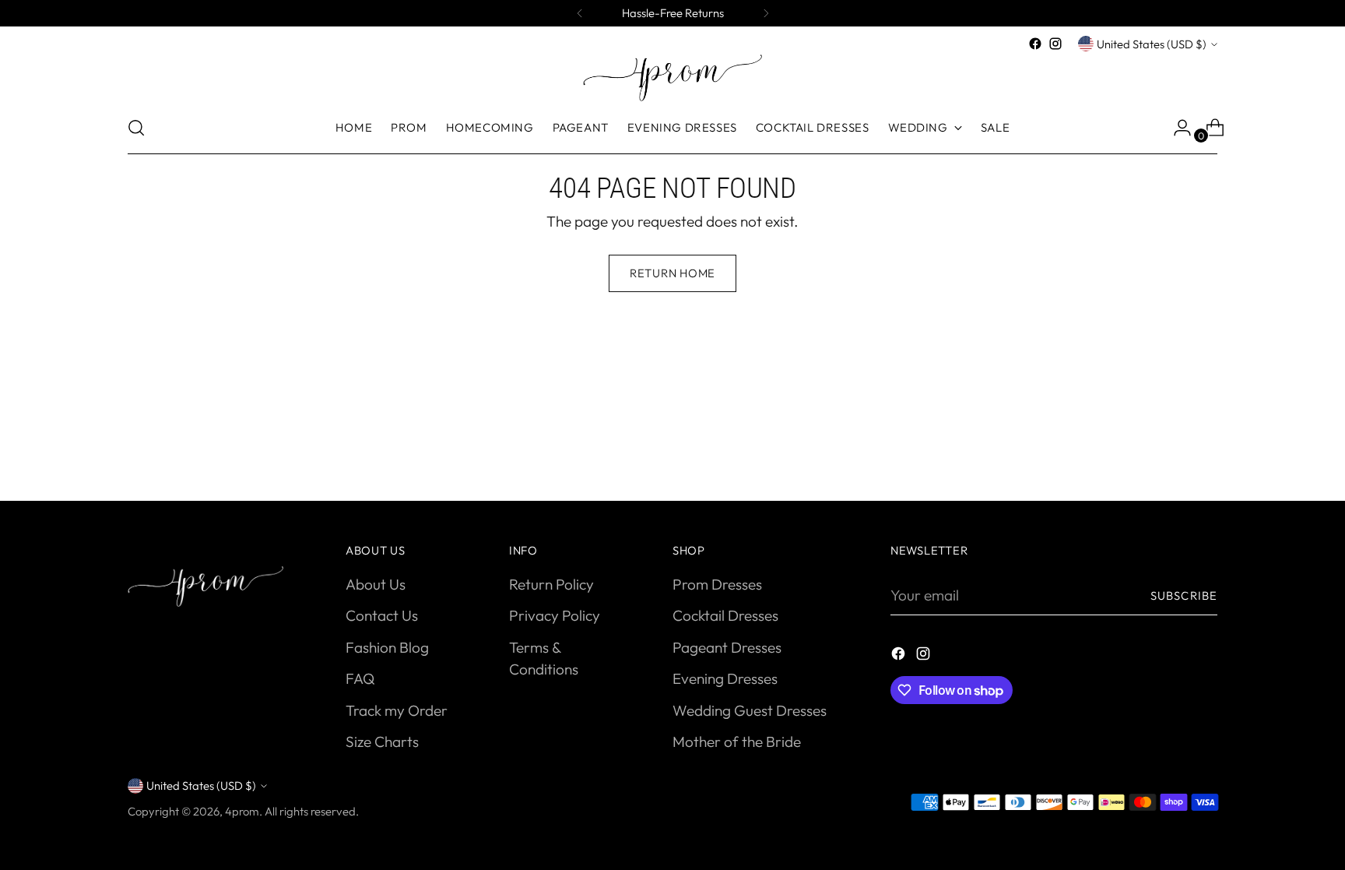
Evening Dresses (725, 678)
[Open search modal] (136, 127)
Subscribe (1183, 595)
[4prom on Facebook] (1035, 44)
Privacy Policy (554, 615)
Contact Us (382, 615)
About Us (376, 584)
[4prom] (672, 78)
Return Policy (551, 584)
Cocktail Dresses (725, 615)
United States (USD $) (1151, 44)
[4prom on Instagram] (1055, 44)
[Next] (766, 13)
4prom (242, 811)
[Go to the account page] (1176, 127)
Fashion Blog (387, 647)
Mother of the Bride (736, 741)
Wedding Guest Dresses (749, 710)
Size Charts (382, 741)
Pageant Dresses (726, 647)
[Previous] (580, 13)
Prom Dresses (717, 584)
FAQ (360, 678)
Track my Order (397, 710)
